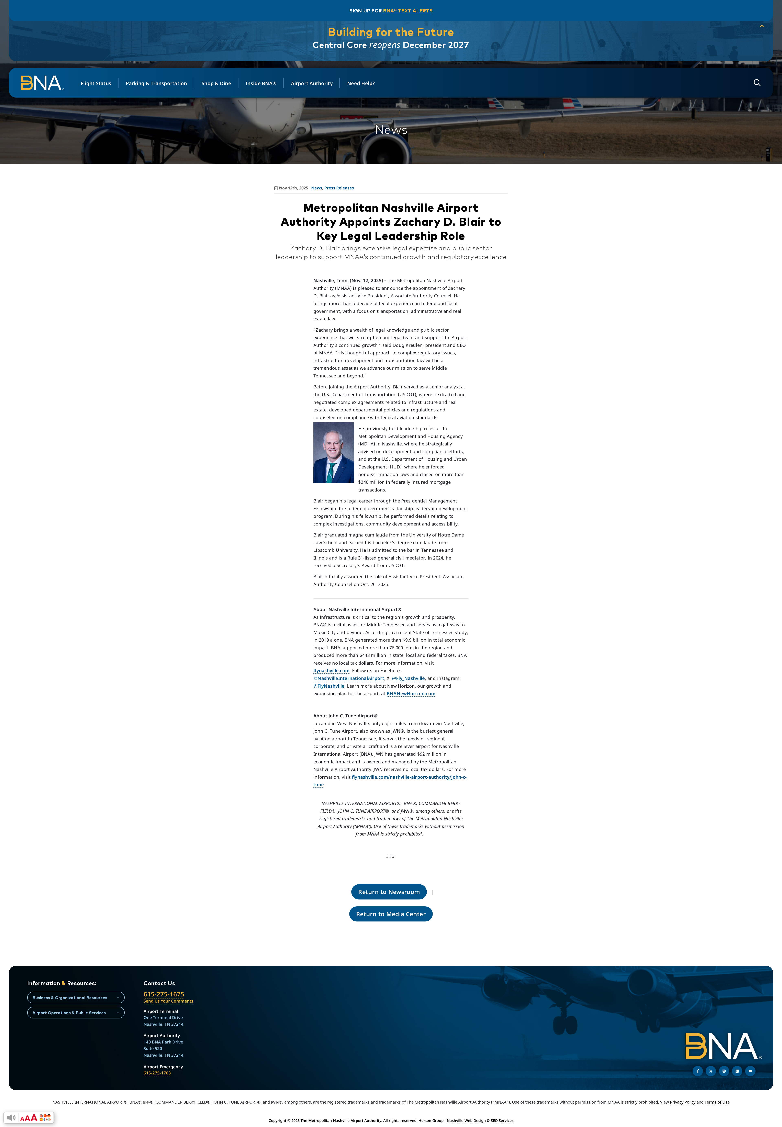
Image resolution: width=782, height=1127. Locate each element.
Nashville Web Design (466, 1120)
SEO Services (502, 1120)
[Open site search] (757, 83)
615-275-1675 (164, 994)
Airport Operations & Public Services (69, 1012)
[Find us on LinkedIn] (737, 1071)
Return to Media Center (391, 914)
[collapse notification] (762, 26)
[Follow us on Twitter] (711, 1071)
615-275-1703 (157, 1073)
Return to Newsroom (389, 892)
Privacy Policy (682, 1102)
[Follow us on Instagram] (724, 1071)
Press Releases (339, 188)
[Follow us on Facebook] (698, 1071)
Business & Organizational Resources (69, 997)
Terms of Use (717, 1102)
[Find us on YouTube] (750, 1071)
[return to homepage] (44, 83)
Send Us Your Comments (168, 1001)
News (316, 188)
